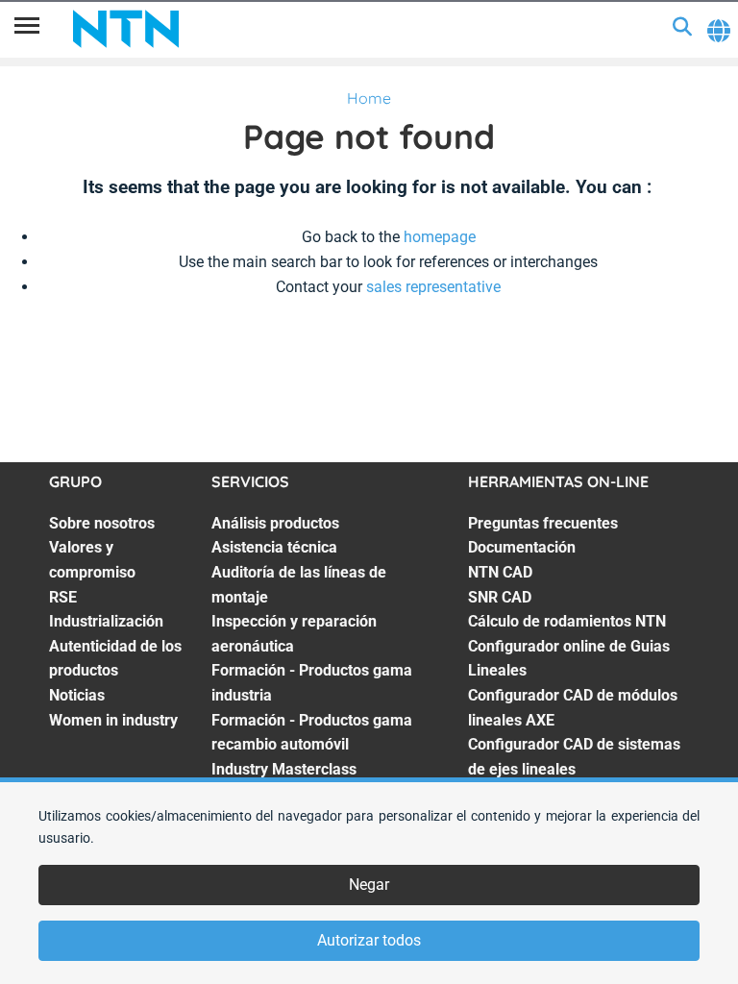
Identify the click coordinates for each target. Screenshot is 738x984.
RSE (63, 597)
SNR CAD (499, 597)
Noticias (77, 695)
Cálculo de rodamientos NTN (567, 621)
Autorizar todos (369, 940)
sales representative (433, 287)
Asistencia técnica (274, 547)
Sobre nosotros (102, 523)
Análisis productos (275, 523)
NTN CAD (500, 572)
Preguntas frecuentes (543, 523)
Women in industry (113, 720)
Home (369, 98)
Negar (369, 884)
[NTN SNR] (126, 29)
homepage (440, 237)
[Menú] (27, 29)
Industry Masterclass (284, 769)
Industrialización (106, 621)
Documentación (522, 547)
